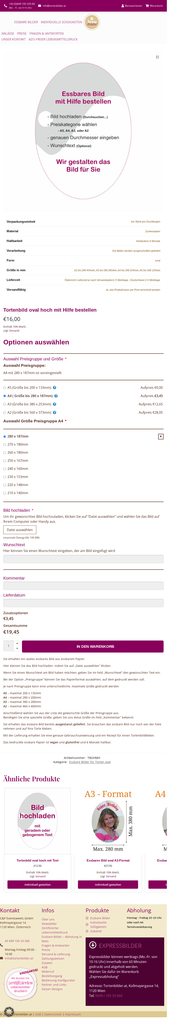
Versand (14, 330)
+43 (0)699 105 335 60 (22, 4)
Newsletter (49, 924)
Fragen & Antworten (46, 33)
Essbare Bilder (26, 22)
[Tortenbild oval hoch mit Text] (37, 821)
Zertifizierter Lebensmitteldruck (55, 930)
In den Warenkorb (95, 646)
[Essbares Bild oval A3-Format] (108, 821)
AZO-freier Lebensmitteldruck (53, 39)
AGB (44, 967)
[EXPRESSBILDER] (92, 944)
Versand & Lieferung (56, 954)
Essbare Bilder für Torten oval (90, 762)
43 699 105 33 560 (17, 941)
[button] (157, 57)
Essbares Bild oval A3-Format (108, 860)
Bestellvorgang (52, 976)
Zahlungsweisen (53, 958)
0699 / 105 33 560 (108, 995)
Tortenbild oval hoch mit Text (37, 860)
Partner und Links (54, 985)
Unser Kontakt (13, 39)
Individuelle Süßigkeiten (61, 22)
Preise (22, 33)
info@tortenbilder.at (19, 958)
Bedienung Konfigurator (58, 980)
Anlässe (7, 33)
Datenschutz (53, 1014)
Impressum (73, 1014)
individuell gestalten (37, 884)
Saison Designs (52, 989)
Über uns (48, 919)
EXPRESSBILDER (120, 945)
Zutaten (47, 963)
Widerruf (48, 972)
